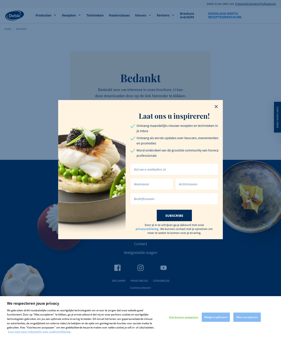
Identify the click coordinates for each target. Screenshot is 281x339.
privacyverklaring (147, 229)
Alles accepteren (247, 317)
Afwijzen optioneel (215, 317)
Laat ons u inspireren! (174, 115)
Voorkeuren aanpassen (183, 317)
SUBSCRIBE (174, 215)
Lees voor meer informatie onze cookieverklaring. (39, 332)
